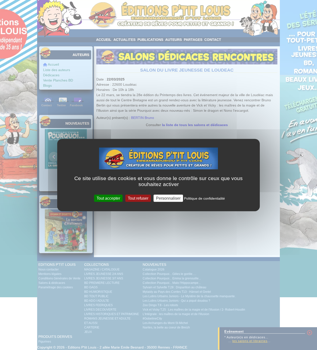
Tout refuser (138, 198)
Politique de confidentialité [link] (204, 198)
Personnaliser (168, 198)
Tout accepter (108, 198)
